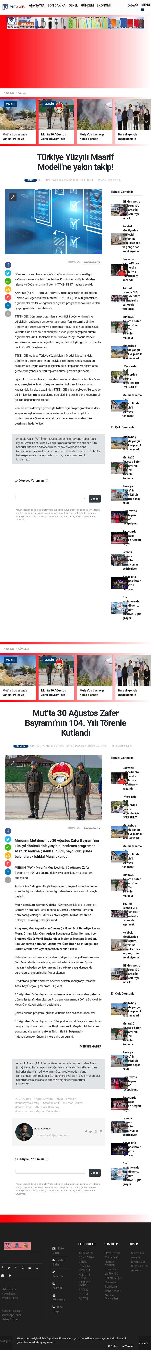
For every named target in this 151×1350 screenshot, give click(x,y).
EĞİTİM (83, 1294)
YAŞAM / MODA (84, 1284)
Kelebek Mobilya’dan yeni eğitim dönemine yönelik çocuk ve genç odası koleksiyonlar (131, 239)
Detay (114, 1346)
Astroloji (136, 1270)
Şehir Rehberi (113, 1291)
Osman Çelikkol (47, 905)
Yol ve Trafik (112, 1257)
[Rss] (38, 1267)
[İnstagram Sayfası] (17, 1267)
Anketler (136, 1257)
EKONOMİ (103, 5)
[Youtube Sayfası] (24, 1267)
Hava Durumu (113, 1253)
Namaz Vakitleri (110, 1263)
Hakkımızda (9, 1289)
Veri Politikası (10, 1298)
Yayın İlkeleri (9, 1293)
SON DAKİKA (56, 5)
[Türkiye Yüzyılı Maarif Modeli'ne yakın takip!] (53, 221)
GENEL (73, 5)
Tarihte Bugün (113, 1278)
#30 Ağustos (23, 1098)
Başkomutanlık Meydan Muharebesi (76, 1026)
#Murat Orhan (23, 1107)
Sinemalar (111, 1282)
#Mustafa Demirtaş (47, 1107)
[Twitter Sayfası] (10, 1267)
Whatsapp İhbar (11, 1315)
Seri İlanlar (111, 1286)
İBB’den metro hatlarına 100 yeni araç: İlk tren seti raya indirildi (131, 210)
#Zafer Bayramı (43, 1098)
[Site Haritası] (4, 1275)
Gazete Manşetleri (111, 1297)
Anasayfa (9, 92)
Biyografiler (138, 1261)
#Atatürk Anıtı (50, 1103)
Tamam (129, 1346)
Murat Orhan (79, 915)
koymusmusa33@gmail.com (50, 1135)
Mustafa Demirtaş (69, 910)
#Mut (59, 1098)
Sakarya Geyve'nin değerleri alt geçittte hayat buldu (131, 494)
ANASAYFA (36, 5)
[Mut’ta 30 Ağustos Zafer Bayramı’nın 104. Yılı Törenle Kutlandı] (53, 787)
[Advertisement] (75, 58)
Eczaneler (111, 1269)
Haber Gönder (10, 1319)
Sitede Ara (137, 1253)
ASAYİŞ (83, 1298)
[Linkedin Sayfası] (31, 1267)
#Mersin (71, 1098)
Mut (50, 867)
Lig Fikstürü (112, 1273)
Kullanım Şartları (11, 1310)
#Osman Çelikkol (73, 1103)
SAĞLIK (83, 1289)
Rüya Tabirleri (139, 1266)
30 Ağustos (74, 867)
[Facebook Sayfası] (3, 1267)
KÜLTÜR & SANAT (84, 1276)
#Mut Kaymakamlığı (27, 1103)
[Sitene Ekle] (11, 1275)
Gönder (95, 498)
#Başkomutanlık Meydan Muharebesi (37, 1111)
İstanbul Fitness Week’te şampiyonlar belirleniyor (130, 560)
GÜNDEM (87, 5)
